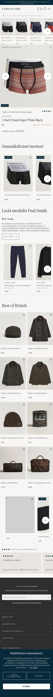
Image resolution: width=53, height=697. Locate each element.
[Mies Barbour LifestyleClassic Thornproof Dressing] (40, 418)
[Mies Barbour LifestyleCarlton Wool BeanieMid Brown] (13, 418)
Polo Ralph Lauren (6, 38)
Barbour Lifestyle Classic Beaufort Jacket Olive (38, 348)
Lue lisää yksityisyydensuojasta (26, 603)
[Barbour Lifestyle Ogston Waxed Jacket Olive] (40, 391)
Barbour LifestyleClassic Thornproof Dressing (37, 438)
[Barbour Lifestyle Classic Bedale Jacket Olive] (13, 391)
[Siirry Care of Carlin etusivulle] (11, 9)
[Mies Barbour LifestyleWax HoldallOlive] (13, 463)
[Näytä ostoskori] (45, 8)
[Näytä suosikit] (41, 9)
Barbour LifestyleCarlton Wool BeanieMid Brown (13, 438)
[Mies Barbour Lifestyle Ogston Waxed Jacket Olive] (40, 373)
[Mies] (20, 515)
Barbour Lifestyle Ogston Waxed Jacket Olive (37, 393)
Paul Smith (6, 116)
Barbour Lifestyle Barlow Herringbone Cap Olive (10, 348)
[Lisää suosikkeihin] (30, 158)
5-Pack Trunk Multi (6, 40)
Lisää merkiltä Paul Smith (24, 210)
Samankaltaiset (23, 146)
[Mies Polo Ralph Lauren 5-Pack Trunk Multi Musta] (21, 26)
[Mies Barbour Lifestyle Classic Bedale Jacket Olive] (13, 373)
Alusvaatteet (16, 47)
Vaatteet (5, 47)
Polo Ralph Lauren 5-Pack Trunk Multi (17, 195)
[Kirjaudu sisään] (38, 8)
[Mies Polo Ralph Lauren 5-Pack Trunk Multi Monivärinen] (7, 26)
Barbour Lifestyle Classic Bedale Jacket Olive (11, 393)
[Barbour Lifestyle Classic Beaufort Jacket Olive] (40, 346)
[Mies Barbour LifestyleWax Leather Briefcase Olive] (40, 463)
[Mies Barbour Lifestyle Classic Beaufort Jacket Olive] (40, 328)
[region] (26, 563)
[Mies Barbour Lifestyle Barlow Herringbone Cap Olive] (13, 328)
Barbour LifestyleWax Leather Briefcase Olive (39, 483)
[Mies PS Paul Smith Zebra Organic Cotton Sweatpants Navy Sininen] (18, 262)
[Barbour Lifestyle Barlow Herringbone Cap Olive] (13, 346)
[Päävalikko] (49, 9)
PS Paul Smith (10, 282)
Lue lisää (33, 667)
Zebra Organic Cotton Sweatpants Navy (18, 285)
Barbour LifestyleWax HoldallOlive (9, 483)
